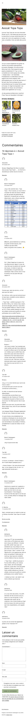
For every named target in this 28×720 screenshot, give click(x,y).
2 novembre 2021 (8, 482)
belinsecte (7, 534)
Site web (4, 676)
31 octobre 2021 (8, 238)
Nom (3, 663)
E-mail (4, 670)
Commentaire (6, 646)
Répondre (4, 175)
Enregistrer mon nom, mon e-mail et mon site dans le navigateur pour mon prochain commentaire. (14, 685)
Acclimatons (5, 709)
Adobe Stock (9, 714)
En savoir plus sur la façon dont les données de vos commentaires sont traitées (13, 698)
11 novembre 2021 (6, 509)
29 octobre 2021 (6, 164)
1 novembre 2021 (8, 258)
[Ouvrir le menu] (2, 3)
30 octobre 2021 (8, 185)
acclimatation (5, 134)
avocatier (11, 134)
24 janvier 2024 (8, 535)
